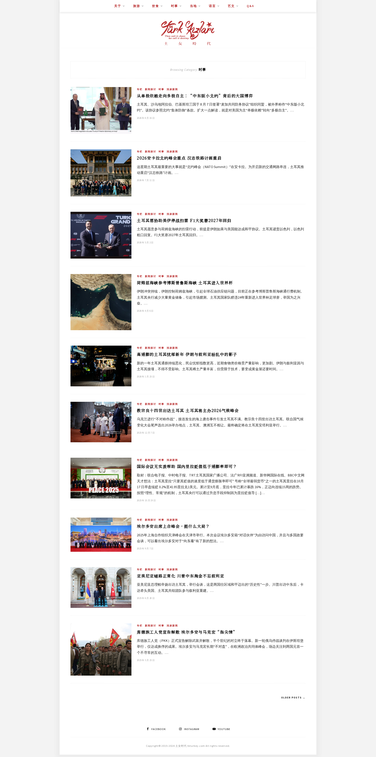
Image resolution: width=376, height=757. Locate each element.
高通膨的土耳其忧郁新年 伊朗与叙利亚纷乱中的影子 (187, 354)
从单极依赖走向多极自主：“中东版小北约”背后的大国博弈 (195, 95)
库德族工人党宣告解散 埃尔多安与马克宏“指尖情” (187, 632)
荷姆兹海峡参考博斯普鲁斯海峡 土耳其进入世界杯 (185, 282)
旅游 (136, 6)
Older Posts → (293, 697)
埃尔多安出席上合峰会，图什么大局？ (173, 526)
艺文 (231, 6)
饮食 (155, 6)
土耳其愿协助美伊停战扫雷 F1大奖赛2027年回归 (184, 220)
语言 (212, 6)
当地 (193, 6)
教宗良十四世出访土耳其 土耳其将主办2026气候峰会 (188, 410)
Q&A (250, 6)
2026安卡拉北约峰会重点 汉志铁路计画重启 (179, 158)
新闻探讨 (150, 89)
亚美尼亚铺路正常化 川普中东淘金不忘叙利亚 (180, 576)
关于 (117, 6)
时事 (174, 6)
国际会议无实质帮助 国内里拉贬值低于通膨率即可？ (187, 466)
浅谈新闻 (172, 89)
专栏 (140, 89)
